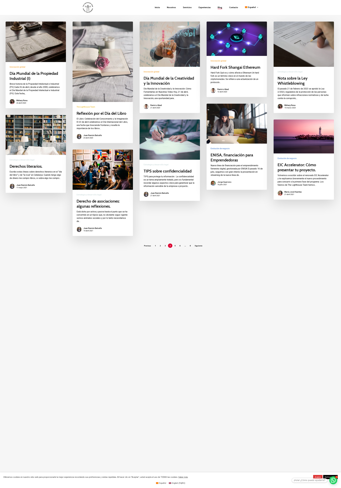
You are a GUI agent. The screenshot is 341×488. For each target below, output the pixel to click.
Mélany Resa (21, 100)
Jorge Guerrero (224, 182)
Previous (147, 246)
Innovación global (17, 67)
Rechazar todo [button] (330, 477)
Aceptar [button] (318, 477)
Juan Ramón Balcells (92, 135)
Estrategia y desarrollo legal (290, 72)
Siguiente (198, 246)
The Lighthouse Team (86, 107)
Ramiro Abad (156, 105)
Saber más (183, 477)
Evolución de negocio (220, 148)
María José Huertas (293, 192)
